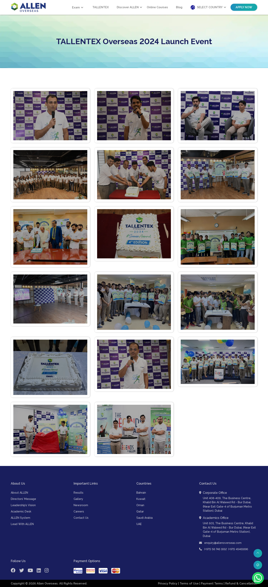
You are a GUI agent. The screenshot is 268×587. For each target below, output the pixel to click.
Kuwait (140, 498)
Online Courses (157, 7)
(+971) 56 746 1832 (215, 549)
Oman (140, 505)
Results (78, 492)
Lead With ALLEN (22, 524)
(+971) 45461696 (238, 549)
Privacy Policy (168, 583)
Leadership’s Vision (23, 505)
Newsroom (81, 505)
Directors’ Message (23, 498)
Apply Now (244, 7)
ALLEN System (20, 517)
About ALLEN (19, 492)
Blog (179, 7)
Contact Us (81, 517)
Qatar (140, 511)
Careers (79, 511)
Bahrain (141, 492)
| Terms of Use (188, 583)
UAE (139, 524)
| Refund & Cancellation (240, 583)
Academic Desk (21, 511)
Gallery (78, 498)
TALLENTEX (100, 7)
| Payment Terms (211, 583)
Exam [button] (76, 7)
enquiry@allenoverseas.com (222, 542)
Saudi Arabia (144, 517)
